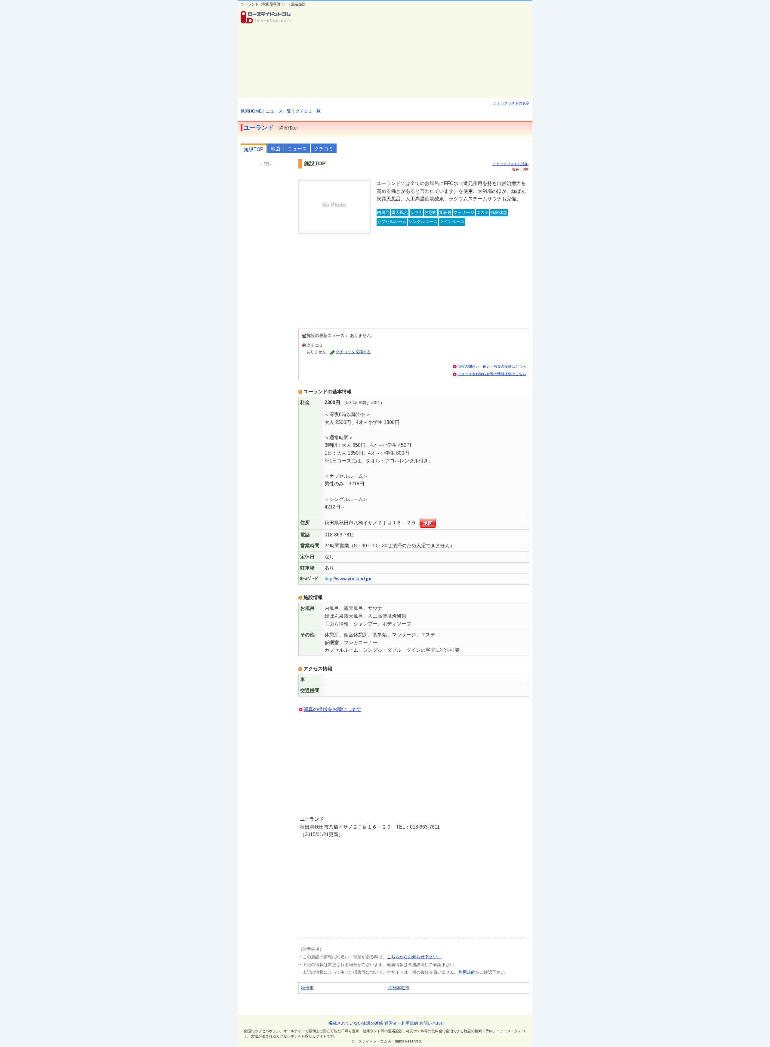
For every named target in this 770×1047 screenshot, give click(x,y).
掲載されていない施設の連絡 (355, 1023)
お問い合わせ (432, 1023)
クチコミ (323, 148)
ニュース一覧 (278, 111)
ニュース (297, 148)
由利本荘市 (398, 987)
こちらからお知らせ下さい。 (414, 956)
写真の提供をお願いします (332, 709)
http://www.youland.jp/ (348, 578)
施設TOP (253, 149)
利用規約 (466, 972)
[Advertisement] (413, 53)
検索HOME (251, 111)
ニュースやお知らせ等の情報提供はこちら (491, 374)
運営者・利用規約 (401, 1023)
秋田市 (307, 987)
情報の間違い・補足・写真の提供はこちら (491, 366)
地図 (275, 148)
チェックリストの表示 (511, 103)
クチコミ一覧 (308, 111)
